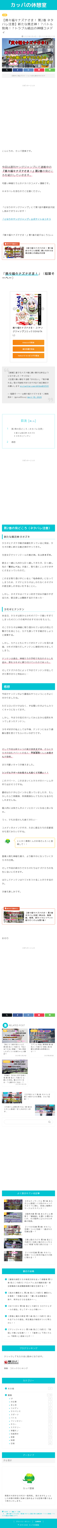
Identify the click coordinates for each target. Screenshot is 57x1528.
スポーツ (31, 1414)
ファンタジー (31, 1421)
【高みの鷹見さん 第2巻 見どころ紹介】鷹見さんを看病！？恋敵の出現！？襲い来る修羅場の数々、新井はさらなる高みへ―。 (30, 1296)
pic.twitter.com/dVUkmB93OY (34, 386)
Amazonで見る (28, 342)
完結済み (31, 1433)
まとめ (31, 1405)
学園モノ (31, 1430)
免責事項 (38, 1521)
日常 (4, 15)
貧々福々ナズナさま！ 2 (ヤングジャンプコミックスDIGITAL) (28, 331)
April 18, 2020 (34, 397)
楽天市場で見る (28, 349)
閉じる (32, 421)
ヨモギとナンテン (23, 436)
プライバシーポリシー (23, 1521)
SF (31, 1398)
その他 (29, 1388)
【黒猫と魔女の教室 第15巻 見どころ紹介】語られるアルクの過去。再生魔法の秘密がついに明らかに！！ (29, 1319)
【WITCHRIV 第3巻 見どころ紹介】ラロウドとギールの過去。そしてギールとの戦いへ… (30, 1308)
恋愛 (31, 1437)
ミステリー (31, 1427)
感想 (13, 442)
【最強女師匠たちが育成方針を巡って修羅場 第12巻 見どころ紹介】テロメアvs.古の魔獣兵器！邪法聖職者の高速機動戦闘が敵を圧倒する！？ (30, 1282)
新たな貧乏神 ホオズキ (25, 433)
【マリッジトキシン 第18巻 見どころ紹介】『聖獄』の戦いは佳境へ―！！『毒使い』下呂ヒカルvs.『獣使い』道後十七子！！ (29, 1332)
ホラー (31, 1424)
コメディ (31, 1408)
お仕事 (31, 1401)
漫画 (30, 1395)
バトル (31, 1417)
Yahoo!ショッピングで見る (28, 356)
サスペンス (31, 1411)
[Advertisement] (28, 116)
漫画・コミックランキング (16, 1368)
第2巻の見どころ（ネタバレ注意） (27, 429)
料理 (31, 1440)
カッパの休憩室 (28, 5)
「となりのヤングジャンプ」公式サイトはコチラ (26, 219)
